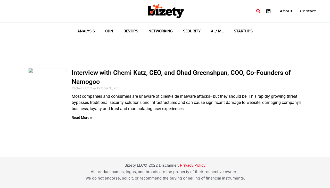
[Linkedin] (268, 11)
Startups (243, 31)
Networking (160, 31)
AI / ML (217, 31)
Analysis (86, 31)
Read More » (82, 117)
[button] (258, 11)
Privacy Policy (192, 165)
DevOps (130, 31)
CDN (109, 31)
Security (192, 31)
